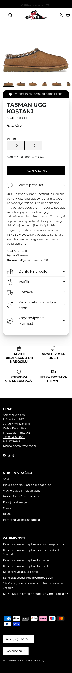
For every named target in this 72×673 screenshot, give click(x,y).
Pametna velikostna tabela (25, 157)
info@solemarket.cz (16, 432)
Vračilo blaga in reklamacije (21, 490)
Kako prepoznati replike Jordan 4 (26, 560)
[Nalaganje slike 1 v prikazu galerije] (36, 50)
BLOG (7, 514)
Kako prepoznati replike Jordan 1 (25, 566)
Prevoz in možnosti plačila (21, 496)
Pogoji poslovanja (15, 502)
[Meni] (4, 15)
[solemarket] (36, 15)
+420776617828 (14, 437)
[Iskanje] (12, 15)
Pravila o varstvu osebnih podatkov (27, 485)
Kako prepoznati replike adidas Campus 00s (33, 544)
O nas (7, 508)
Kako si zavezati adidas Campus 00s (28, 577)
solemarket (17, 660)
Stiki (6, 479)
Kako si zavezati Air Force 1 (21, 572)
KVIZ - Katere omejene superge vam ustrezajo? (35, 593)
